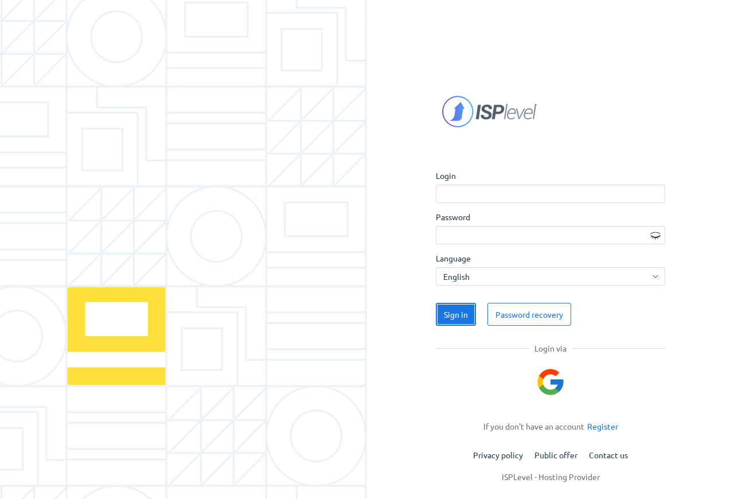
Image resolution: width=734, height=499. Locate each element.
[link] (602, 426)
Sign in (456, 314)
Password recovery (529, 314)
